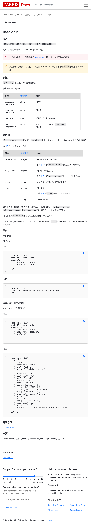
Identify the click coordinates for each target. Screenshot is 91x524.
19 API (19, 14)
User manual (8, 14)
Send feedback (11, 508)
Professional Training (79, 505)
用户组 (43, 164)
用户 (38, 14)
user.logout (39, 57)
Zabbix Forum (76, 510)
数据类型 (24, 96)
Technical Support (56, 505)
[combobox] (56, 4)
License (49, 520)
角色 (42, 193)
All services (53, 510)
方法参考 (29, 14)
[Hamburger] (86, 5)
